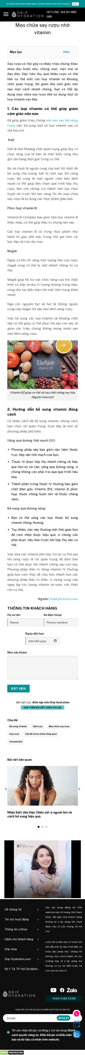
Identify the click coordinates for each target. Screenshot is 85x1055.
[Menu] (6, 14)
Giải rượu (38, 726)
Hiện (66, 51)
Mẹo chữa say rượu (59, 726)
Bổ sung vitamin (18, 726)
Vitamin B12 (15, 741)
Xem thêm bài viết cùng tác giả (42, 707)
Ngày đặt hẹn (34, 633)
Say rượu (14, 734)
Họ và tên (13, 615)
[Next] (79, 796)
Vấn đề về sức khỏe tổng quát (41, 734)
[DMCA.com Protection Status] (12, 1052)
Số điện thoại (52, 615)
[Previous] (6, 796)
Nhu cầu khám (17, 652)
